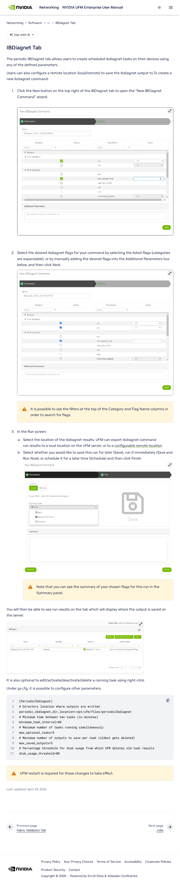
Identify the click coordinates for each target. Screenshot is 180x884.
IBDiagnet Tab (65, 23)
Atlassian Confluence (122, 876)
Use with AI (22, 35)
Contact (74, 870)
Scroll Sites (96, 876)
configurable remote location (138, 445)
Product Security (53, 870)
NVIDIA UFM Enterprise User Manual (92, 7)
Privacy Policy (50, 862)
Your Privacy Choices (78, 862)
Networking (49, 7)
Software (35, 23)
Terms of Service (109, 862)
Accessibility (133, 862)
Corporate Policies (158, 862)
